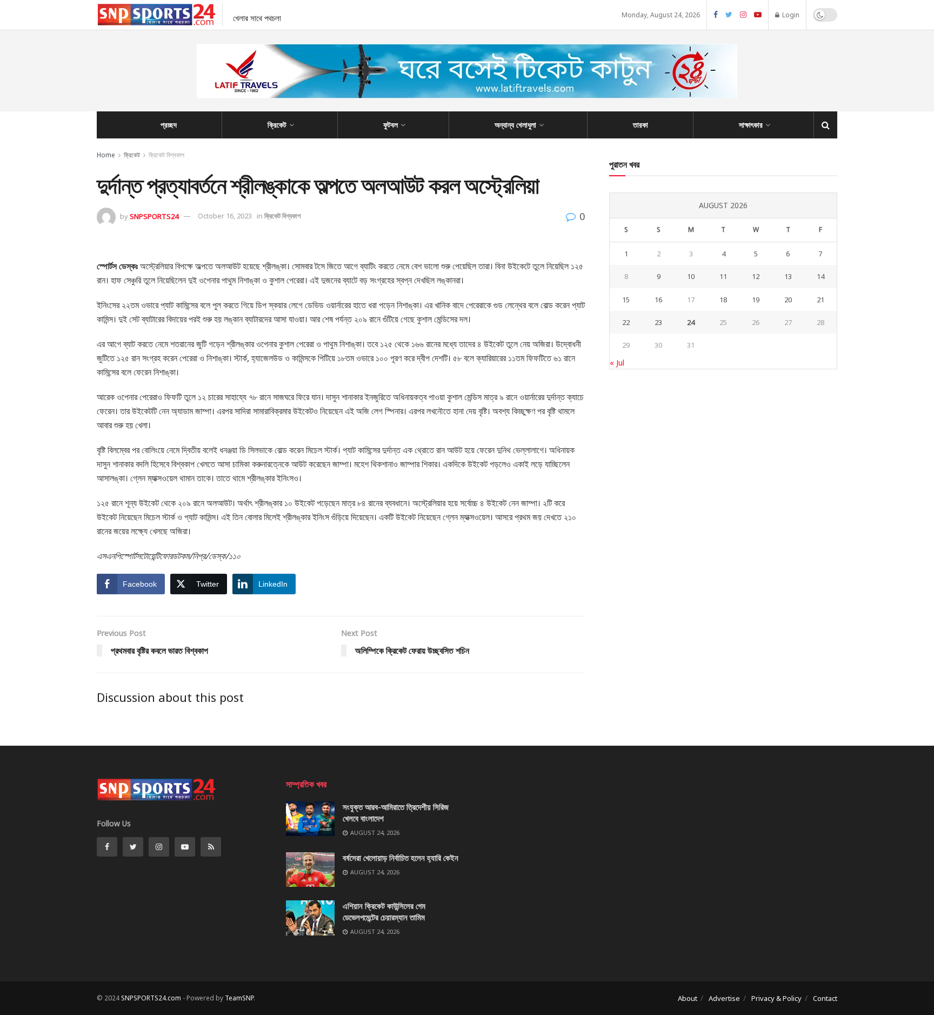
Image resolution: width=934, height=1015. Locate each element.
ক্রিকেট (277, 125)
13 (788, 276)
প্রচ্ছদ (169, 125)
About (687, 998)
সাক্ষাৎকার (751, 125)
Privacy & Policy (776, 998)
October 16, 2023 (225, 216)
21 (820, 299)
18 (723, 299)
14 (820, 276)
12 (755, 276)
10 (691, 276)
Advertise (724, 998)
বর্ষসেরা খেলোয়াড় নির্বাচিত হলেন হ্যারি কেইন (400, 857)
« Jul (617, 362)
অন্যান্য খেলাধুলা (515, 125)
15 (626, 299)
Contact (825, 998)
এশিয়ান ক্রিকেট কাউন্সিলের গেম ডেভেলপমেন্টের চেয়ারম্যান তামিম (384, 911)
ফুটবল (390, 125)
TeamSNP (239, 998)
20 (788, 299)
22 (626, 322)
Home (106, 155)
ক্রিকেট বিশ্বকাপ (166, 155)
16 (658, 299)
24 (691, 322)
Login (789, 14)
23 (658, 322)
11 (723, 276)
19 (755, 299)
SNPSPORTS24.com (151, 998)
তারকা (640, 125)
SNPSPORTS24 (154, 216)
